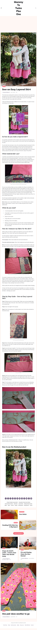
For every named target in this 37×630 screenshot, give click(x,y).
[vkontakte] (22, 498)
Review (4, 548)
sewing (16, 505)
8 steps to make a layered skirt (12, 502)
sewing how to (26, 505)
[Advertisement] (18, 23)
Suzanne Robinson (6, 92)
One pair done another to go (16, 614)
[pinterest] (10, 498)
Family (22, 549)
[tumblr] (15, 498)
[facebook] (8, 498)
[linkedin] (13, 498)
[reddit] (17, 498)
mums (9, 505)
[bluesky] (27, 498)
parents (12, 505)
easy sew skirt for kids (9, 503)
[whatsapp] (29, 498)
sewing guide (20, 505)
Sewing (4, 86)
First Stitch (22, 514)
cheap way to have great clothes (24, 502)
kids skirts (15, 503)
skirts (31, 505)
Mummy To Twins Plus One (18, 8)
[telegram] (31, 498)
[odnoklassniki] (24, 498)
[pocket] (20, 498)
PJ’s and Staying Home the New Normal (26, 554)
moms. (6, 505)
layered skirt (11, 278)
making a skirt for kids (28, 503)
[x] (6, 498)
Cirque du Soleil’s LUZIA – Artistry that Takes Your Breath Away (9, 553)
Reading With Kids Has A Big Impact (10, 526)
